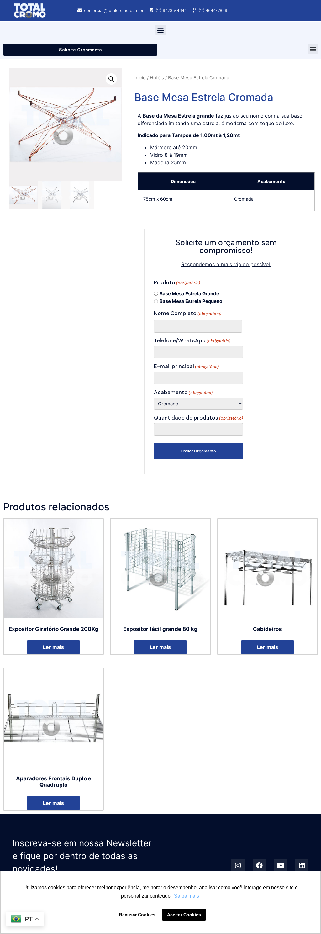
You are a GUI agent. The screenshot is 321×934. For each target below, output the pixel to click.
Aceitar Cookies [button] (184, 914)
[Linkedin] (301, 865)
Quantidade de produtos (198, 417)
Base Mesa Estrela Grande (189, 293)
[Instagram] (238, 865)
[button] (160, 30)
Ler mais (53, 647)
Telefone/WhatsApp (192, 340)
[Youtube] (280, 865)
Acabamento (183, 392)
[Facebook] (259, 865)
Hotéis (157, 78)
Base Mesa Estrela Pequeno (191, 301)
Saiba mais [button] (186, 896)
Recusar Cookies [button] (137, 914)
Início (140, 78)
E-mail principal (186, 366)
